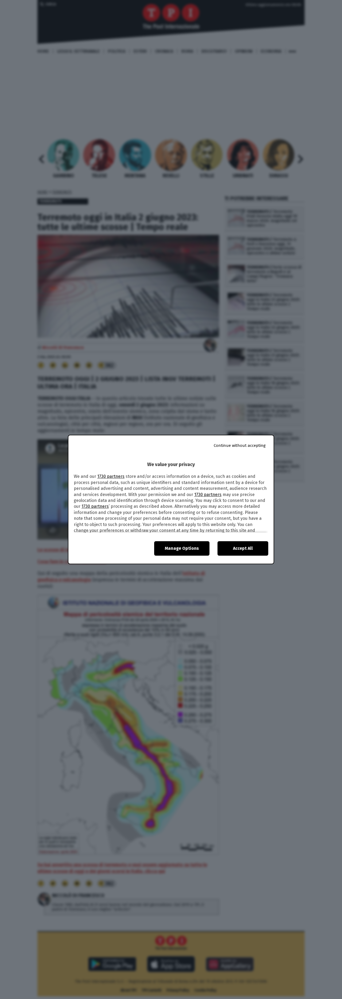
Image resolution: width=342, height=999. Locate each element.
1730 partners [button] (111, 476)
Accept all (243, 548)
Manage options (182, 548)
